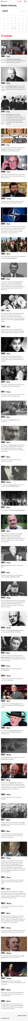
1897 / (5, 888)
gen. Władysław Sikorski (13, 630)
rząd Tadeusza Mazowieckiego (14, 59)
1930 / (5, 700)
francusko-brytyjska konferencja (8, 114)
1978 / (5, 381)
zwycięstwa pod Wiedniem (11, 258)
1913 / (6, 877)
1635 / (5, 1000)
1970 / (5, 416)
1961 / (5, 507)
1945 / (5, 572)
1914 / (6, 857)
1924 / (6, 754)
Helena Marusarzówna (6, 657)
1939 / (5, 111)
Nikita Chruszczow (5, 565)
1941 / (5, 652)
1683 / (6, 978)
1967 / (5, 456)
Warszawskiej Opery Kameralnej (18, 510)
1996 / (5, 253)
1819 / (5, 913)
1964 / (6, 481)
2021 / (5, 144)
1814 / (6, 927)
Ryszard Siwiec (13, 445)
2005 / (5, 171)
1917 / (5, 819)
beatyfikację (3, 149)
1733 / (6, 952)
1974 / (5, 391)
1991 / (5, 310)
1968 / (5, 442)
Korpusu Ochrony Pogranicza (7, 759)
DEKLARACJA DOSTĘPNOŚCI (22, 1015)
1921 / (5, 779)
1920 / (5, 794)
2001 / (5, 223)
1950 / (5, 83)
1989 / (5, 56)
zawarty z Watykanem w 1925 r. (13, 576)
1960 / (5, 530)
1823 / (6, 903)
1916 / (5, 831)
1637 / (5, 989)
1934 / (6, 675)
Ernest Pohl (17, 281)
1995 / (5, 278)
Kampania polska (5, 668)
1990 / (5, 326)
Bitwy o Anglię (15, 864)
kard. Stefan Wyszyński (12, 86)
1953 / (5, 562)
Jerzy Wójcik (16, 703)
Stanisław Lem (13, 782)
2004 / (6, 198)
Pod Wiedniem (4, 981)
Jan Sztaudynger (13, 419)
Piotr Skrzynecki (15, 730)
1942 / (6, 627)
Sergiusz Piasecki (13, 484)
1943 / (6, 597)
